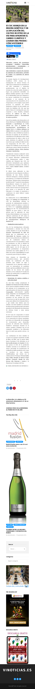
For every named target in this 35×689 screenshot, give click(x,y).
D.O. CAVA (9, 524)
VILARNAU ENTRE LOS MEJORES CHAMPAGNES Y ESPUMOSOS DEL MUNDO (16, 531)
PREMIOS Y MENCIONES (20, 524)
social (9, 384)
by (10, 448)
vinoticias (17, 45)
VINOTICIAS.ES (17, 670)
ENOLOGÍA (9, 45)
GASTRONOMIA (10, 441)
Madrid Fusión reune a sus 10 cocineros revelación (17, 445)
